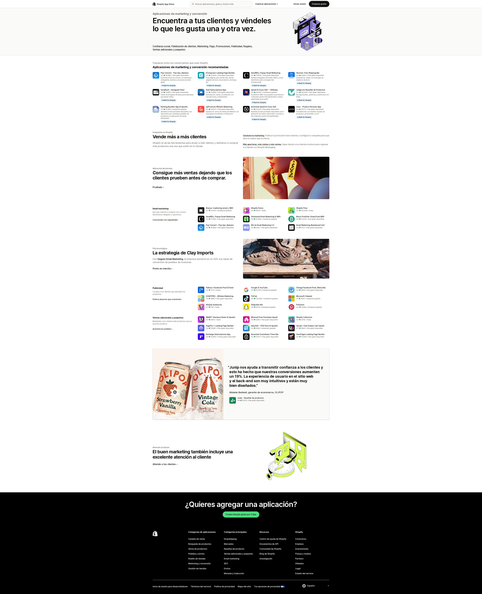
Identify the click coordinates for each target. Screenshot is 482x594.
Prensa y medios (303, 553)
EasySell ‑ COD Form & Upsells (264, 326)
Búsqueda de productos (199, 544)
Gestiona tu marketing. (254, 135)
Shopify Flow (301, 208)
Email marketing (231, 558)
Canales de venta (196, 539)
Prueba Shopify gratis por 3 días (241, 514)
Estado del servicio (304, 573)
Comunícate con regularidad (165, 220)
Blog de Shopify (267, 553)
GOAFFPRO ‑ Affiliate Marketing (219, 296)
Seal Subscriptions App (216, 90)
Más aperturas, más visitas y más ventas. (262, 144)
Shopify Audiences (214, 305)
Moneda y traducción (234, 573)
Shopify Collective (304, 317)
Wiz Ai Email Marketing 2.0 (262, 225)
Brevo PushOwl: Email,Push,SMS (310, 216)
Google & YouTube (259, 288)
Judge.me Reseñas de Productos (310, 90)
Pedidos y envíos (196, 553)
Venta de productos (197, 549)
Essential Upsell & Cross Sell (263, 107)
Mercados (228, 544)
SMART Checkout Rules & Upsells (220, 317)
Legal (297, 568)
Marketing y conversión (199, 563)
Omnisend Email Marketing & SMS (265, 216)
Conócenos (300, 539)
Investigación (266, 558)
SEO (226, 563)
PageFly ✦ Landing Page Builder (220, 326)
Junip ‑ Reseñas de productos (250, 398)
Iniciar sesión (300, 4)
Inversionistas (301, 549)
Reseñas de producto (234, 549)
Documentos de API (269, 544)
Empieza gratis (319, 4)
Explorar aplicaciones (266, 4)
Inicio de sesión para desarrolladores (170, 586)
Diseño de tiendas (196, 558)
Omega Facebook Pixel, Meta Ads (311, 288)
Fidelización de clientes (183, 46)
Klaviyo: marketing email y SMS (219, 208)
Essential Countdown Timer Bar (264, 334)
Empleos (299, 544)
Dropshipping (230, 539)
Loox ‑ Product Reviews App (308, 107)
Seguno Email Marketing (170, 259)
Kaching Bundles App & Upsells (174, 107)
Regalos (247, 46)
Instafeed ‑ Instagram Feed (172, 90)
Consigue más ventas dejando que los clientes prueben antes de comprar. (192, 175)
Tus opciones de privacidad (267, 586)
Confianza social (161, 46)
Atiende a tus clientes (164, 464)
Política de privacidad (224, 586)
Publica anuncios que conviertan (167, 299)
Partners (299, 558)
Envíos (227, 568)
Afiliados (299, 563)
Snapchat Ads (257, 305)
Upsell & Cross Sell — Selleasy (264, 90)
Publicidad (236, 46)
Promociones (223, 46)
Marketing (202, 46)
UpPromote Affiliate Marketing (219, 107)
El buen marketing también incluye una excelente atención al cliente (193, 454)
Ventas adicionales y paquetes (169, 49)
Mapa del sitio (244, 586)
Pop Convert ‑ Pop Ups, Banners (175, 73)
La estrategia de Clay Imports (183, 253)
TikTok (254, 296)
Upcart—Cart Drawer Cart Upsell (310, 326)
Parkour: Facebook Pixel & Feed (219, 288)
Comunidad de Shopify (270, 549)
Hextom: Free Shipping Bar (307, 73)
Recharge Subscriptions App (218, 334)
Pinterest (300, 305)
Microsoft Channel (304, 296)
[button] (173, 79)
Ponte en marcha (162, 268)
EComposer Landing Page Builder (220, 73)
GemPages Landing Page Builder (310, 334)
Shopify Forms (257, 208)
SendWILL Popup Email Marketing (265, 73)
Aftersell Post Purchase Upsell (264, 317)
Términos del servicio (201, 586)
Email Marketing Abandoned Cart (310, 225)
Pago (212, 46)
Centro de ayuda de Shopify (273, 539)
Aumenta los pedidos (162, 329)
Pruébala (157, 187)
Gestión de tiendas (197, 568)
